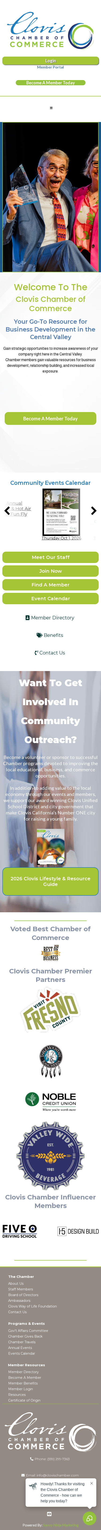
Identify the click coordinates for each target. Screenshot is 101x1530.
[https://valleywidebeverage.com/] (50, 1155)
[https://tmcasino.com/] (50, 1062)
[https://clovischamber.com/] (50, 31)
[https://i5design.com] (67, 1231)
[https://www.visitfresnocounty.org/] (50, 1010)
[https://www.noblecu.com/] (50, 1101)
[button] (51, 108)
